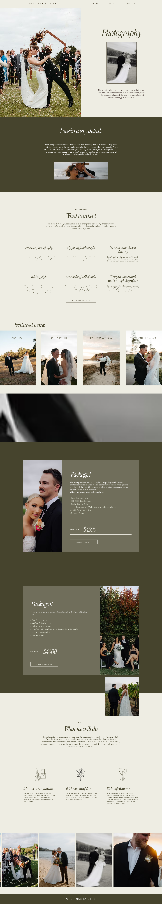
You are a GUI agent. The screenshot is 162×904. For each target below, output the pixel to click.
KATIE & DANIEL (58, 338)
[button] (112, 4)
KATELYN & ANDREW (101, 338)
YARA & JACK (17, 338)
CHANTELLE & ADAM (145, 338)
